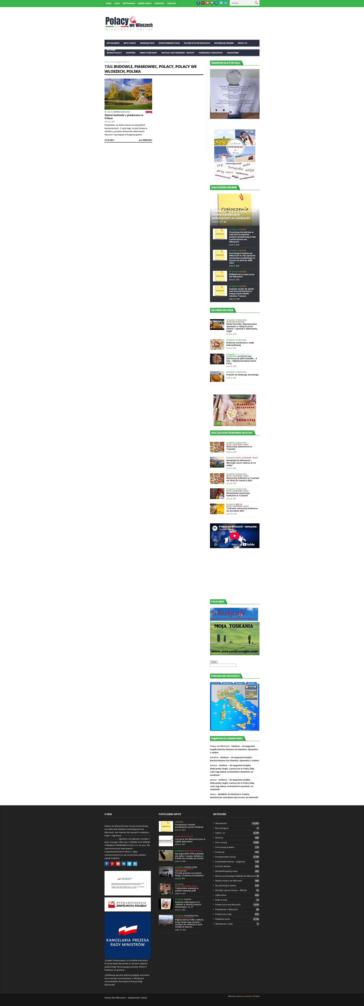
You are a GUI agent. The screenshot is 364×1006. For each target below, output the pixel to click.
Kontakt (171, 3)
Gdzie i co (242, 43)
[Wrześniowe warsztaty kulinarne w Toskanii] (217, 493)
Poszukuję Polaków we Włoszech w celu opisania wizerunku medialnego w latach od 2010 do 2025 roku (242, 258)
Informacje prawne (224, 43)
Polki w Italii (221, 900)
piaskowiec (145, 66)
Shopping (130, 53)
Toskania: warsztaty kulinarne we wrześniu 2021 (242, 509)
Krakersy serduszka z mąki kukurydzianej (240, 343)
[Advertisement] (231, 576)
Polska (133, 71)
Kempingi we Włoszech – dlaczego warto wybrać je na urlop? (241, 463)
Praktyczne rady (148, 53)
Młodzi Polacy (114, 53)
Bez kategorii (221, 828)
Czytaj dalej (109, 140)
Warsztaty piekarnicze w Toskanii (239, 447)
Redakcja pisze (147, 43)
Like (149, 112)
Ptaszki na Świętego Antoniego (242, 374)
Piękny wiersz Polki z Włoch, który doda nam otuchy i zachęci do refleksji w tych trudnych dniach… (189, 923)
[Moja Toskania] (234, 654)
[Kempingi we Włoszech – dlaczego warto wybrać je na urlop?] (217, 462)
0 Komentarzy (146, 140)
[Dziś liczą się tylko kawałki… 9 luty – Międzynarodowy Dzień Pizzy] (217, 359)
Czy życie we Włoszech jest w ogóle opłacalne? (190, 840)
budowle (123, 66)
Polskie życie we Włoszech (197, 43)
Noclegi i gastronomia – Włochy (178, 53)
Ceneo (213, 662)
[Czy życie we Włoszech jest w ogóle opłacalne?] (166, 841)
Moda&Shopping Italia (226, 871)
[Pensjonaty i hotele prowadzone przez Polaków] (166, 826)
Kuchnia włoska (115, 59)
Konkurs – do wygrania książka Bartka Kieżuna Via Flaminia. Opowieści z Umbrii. (234, 749)
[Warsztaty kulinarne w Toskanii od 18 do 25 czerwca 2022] (217, 478)
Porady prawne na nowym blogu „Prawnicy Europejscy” (189, 874)
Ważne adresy (145, 3)
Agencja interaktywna (245, 996)
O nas (117, 3)
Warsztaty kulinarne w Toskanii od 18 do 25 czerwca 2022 (242, 479)
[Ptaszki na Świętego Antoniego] (217, 376)
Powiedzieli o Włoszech (210, 53)
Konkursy (159, 3)
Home (108, 3)
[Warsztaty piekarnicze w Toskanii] (217, 447)
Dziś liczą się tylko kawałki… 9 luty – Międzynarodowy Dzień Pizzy (241, 361)
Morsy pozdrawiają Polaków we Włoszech (235, 876)
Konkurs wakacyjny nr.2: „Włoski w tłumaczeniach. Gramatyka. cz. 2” (188, 904)
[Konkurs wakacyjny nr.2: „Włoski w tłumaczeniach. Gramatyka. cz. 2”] (166, 904)
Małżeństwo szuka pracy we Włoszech (242, 275)
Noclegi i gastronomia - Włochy (237, 444)
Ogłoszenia (233, 53)
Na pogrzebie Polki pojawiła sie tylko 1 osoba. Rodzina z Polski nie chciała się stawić (189, 856)
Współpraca (129, 3)
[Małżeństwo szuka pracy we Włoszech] (220, 276)
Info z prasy (130, 43)
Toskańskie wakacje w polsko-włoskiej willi (186, 889)
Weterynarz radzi (224, 923)
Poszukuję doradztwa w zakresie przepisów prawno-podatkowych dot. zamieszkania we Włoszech (242, 237)
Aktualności (113, 43)
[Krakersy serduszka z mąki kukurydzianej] (217, 344)
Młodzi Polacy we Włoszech (228, 880)
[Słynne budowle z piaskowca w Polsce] (128, 94)
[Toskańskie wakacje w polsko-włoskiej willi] (166, 888)
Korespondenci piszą (169, 43)
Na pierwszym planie (245, 356)
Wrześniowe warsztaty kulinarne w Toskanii (238, 494)
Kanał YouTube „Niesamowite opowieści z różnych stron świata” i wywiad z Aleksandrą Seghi (241, 327)
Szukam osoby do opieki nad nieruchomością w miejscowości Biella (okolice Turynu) (241, 292)
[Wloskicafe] (234, 620)
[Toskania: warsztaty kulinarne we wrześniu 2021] (217, 509)
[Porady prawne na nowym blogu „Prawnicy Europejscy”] (166, 871)
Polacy (166, 66)
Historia (117, 112)
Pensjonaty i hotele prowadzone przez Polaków (189, 825)
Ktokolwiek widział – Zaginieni (230, 861)
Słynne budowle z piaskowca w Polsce (124, 116)
